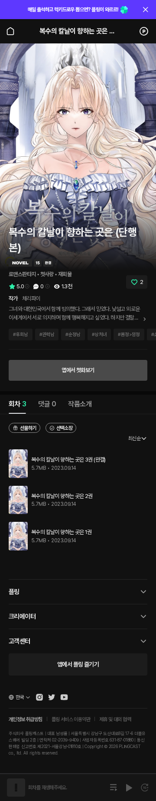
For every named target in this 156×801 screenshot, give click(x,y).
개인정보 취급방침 (25, 719)
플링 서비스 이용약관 (71, 719)
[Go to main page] (10, 31)
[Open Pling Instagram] (39, 697)
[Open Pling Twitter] (51, 697)
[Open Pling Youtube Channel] (64, 697)
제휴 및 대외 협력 (115, 719)
